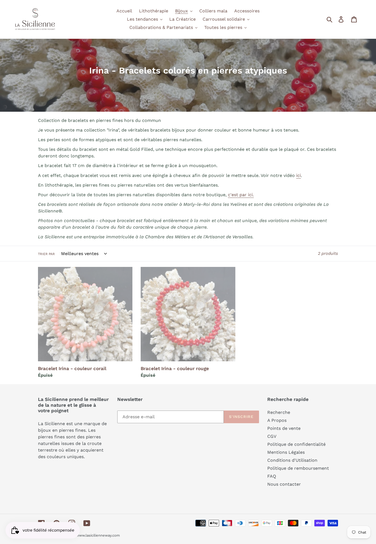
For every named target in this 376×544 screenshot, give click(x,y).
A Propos (277, 420)
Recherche (278, 412)
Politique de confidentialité (296, 444)
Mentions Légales (286, 452)
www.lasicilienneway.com (98, 535)
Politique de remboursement (298, 468)
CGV (271, 436)
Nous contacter (284, 484)
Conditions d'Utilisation (292, 460)
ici (298, 175)
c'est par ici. (241, 194)
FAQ (271, 476)
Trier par (46, 254)
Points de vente (284, 428)
